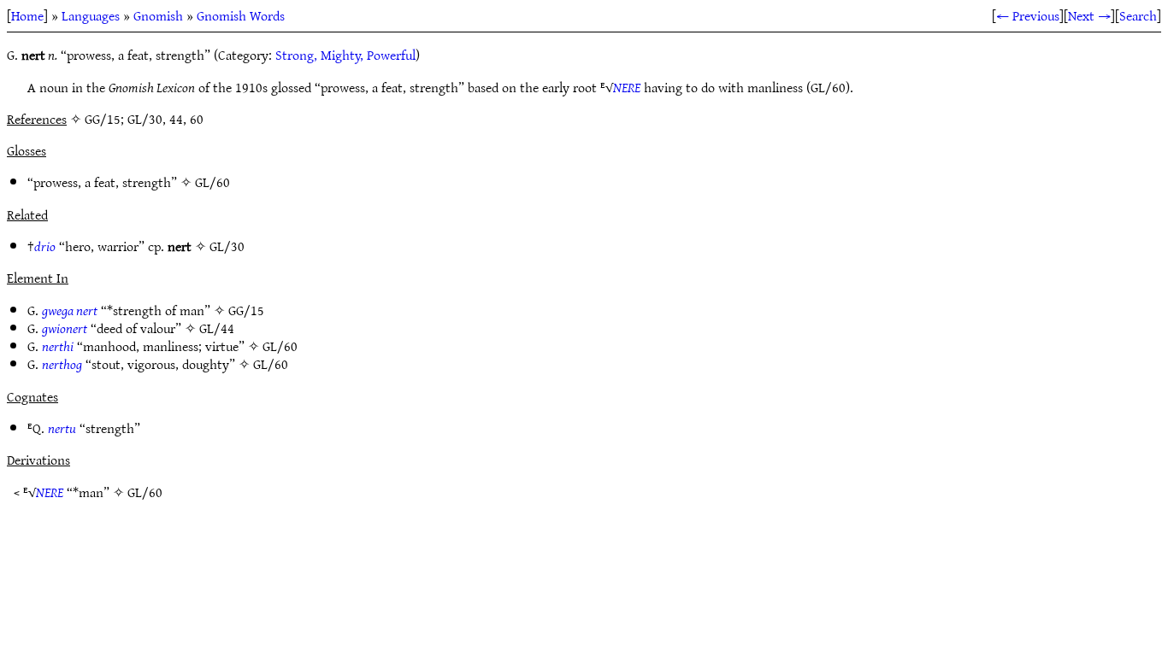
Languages (91, 15)
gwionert (64, 328)
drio (45, 246)
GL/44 (216, 328)
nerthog (62, 364)
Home (27, 15)
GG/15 (246, 310)
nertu (62, 428)
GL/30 (227, 246)
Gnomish (158, 15)
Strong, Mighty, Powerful (345, 55)
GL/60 (212, 182)
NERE (626, 87)
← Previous (1027, 15)
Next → (1089, 15)
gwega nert (69, 310)
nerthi (58, 346)
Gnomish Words (241, 15)
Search (1138, 15)
